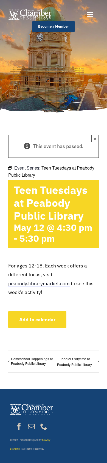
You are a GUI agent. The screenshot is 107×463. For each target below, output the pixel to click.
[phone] (43, 426)
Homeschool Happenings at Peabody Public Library (32, 361)
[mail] (31, 426)
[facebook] (19, 426)
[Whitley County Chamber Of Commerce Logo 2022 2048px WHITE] (30, 11)
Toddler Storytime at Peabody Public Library (74, 361)
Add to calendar (37, 319)
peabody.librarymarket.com (39, 283)
